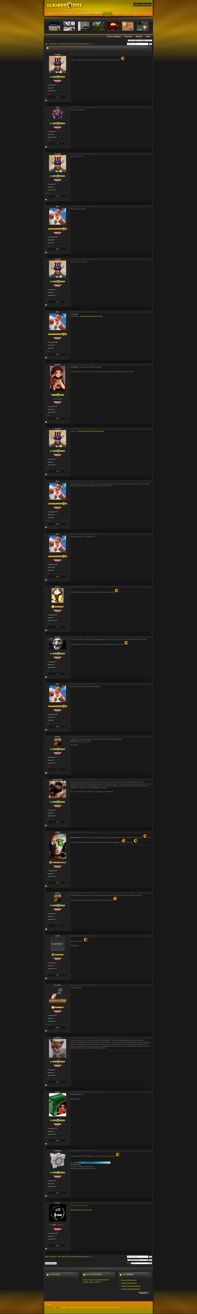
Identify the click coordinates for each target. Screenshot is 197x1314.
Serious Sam (53, 43)
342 (57, 822)
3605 (57, 249)
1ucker (58, 107)
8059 (57, 1027)
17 (94, 893)
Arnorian (57, 736)
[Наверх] (149, 1311)
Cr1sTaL (57, 1203)
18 (94, 935)
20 (97, 1037)
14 (94, 736)
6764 (57, 883)
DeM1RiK (106, 1280)
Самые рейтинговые (129, 1280)
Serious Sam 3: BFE (63, 43)
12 (94, 637)
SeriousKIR (98, 1280)
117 (58, 627)
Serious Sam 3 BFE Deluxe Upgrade (78, 43)
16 (94, 832)
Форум (47, 43)
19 (94, 985)
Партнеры (64, 1307)
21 (97, 1092)
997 (57, 975)
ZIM (54, 1307)
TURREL (57, 832)
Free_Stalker (57, 985)
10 (97, 534)
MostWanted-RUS (58, 779)
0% (55, 90)
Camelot (57, 935)
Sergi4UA (91, 1280)
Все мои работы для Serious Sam (81, 1210)
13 (94, 684)
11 (93, 586)
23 (93, 1203)
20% (55, 968)
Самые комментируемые (130, 1289)
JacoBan (86, 1282)
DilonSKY (57, 364)
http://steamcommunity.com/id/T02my (91, 316)
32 (57, 674)
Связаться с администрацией (91, 1307)
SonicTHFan (57, 1037)
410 (57, 97)
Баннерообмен (106, 1307)
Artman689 (57, 54)
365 (57, 1082)
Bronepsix (57, 637)
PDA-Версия (117, 1307)
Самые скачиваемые (129, 1283)
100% (55, 620)
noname (57, 1092)
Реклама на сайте (74, 1307)
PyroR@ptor (57, 1150)
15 (57, 143)
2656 (57, 418)
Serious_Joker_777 (95, 1282)
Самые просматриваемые (131, 1286)
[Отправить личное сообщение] (48, 94)
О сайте (49, 1304)
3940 (57, 1245)
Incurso (85, 1280)
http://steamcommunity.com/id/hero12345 (91, 431)
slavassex (57, 586)
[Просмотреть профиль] (46, 94)
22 (97, 1150)
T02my (58, 206)
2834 (57, 1140)
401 (57, 1193)
